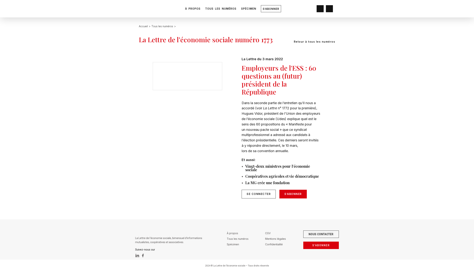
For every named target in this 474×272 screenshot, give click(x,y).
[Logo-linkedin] (137, 255)
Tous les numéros (220, 8)
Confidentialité (274, 244)
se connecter (259, 193)
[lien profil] (320, 9)
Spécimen (248, 8)
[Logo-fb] (143, 255)
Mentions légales (275, 238)
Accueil (143, 26)
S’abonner (271, 8)
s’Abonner (293, 193)
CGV (268, 233)
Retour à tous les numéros (314, 41)
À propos (193, 8)
